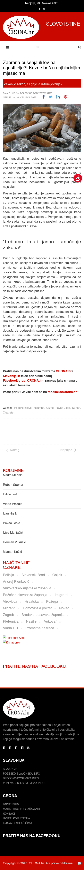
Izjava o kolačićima (17, 823)
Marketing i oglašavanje (22, 809)
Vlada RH (10, 627)
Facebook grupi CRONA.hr (23, 380)
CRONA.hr (63, 371)
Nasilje (31, 621)
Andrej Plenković (16, 581)
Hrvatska (32, 601)
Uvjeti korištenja (16, 818)
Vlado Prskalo (12, 503)
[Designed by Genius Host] (79, 863)
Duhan (76, 408)
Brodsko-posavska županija (42, 614)
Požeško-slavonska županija (25, 594)
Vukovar (50, 621)
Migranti (9, 607)
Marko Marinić (12, 475)
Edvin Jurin (11, 494)
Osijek (57, 574)
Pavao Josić (10, 93)
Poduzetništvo (23, 408)
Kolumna (38, 408)
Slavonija (10, 769)
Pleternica (11, 621)
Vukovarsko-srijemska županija (27, 587)
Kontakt (9, 813)
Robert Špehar (13, 484)
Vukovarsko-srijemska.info (24, 783)
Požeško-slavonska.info (21, 773)
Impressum (11, 804)
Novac (64, 607)
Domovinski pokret (37, 607)
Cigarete (8, 412)
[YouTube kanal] (28, 747)
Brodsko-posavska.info (21, 778)
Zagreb (8, 614)
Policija (8, 574)
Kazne (50, 408)
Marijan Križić (12, 551)
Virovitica (10, 601)
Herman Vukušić (14, 542)
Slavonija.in (11, 375)
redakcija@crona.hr (62, 391)
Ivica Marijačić (13, 532)
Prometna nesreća (39, 627)
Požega (52, 601)
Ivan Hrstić (10, 513)
